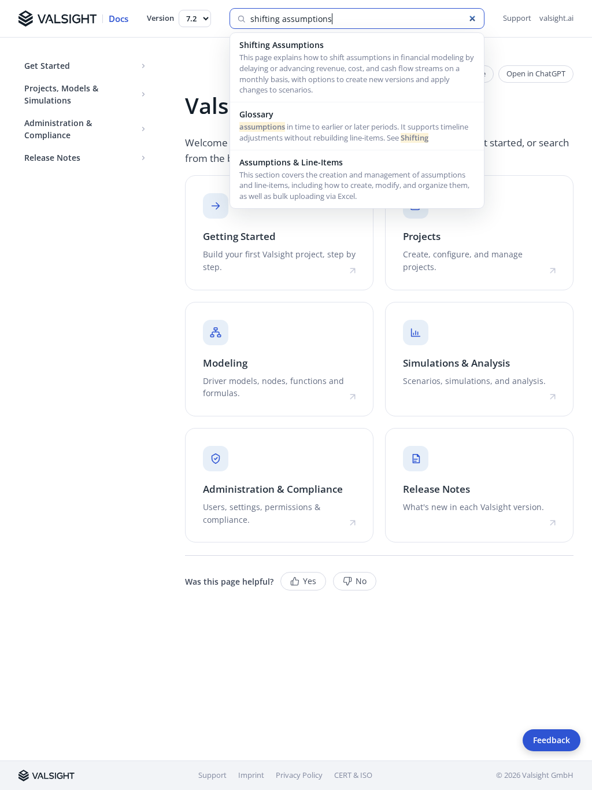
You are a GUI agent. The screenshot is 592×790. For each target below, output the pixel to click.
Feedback (551, 740)
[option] (357, 67)
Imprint (251, 775)
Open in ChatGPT (535, 73)
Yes (309, 581)
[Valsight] (46, 775)
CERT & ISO (353, 775)
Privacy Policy (299, 775)
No (361, 581)
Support (517, 18)
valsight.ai (556, 18)
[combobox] (363, 19)
